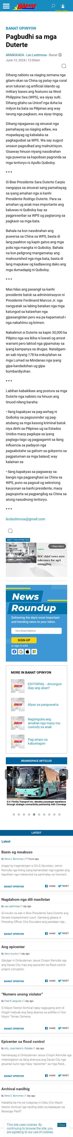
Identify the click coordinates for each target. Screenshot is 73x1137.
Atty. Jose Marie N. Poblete (18, 1048)
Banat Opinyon (21, 28)
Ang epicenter (13, 947)
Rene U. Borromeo (13, 859)
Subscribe (61, 11)
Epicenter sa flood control (23, 1041)
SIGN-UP (24, 640)
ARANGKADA (15, 55)
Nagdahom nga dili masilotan (25, 899)
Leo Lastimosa (36, 55)
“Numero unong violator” (22, 994)
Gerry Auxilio (11, 953)
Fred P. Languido (13, 1001)
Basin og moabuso (17, 852)
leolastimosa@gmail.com (25, 519)
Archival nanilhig (15, 1089)
